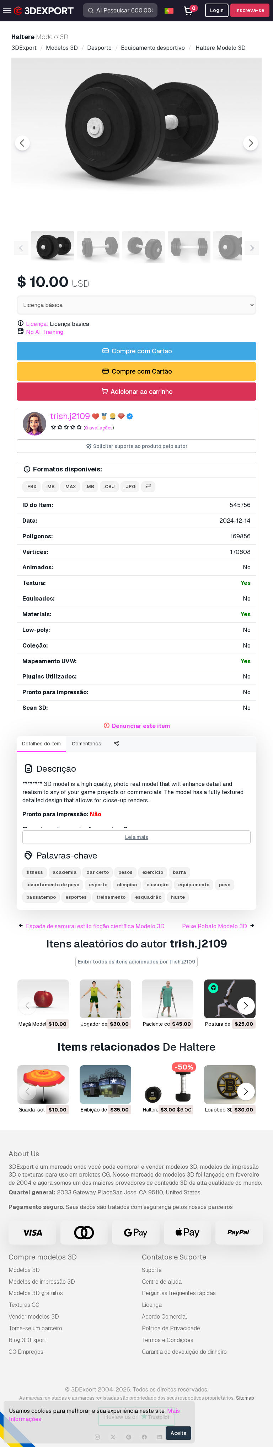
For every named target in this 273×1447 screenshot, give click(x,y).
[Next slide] (250, 143)
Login (217, 10)
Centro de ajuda (162, 1281)
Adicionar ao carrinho (141, 391)
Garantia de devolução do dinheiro (184, 1352)
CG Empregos (26, 1352)
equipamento (193, 885)
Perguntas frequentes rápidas (179, 1293)
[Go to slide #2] (98, 247)
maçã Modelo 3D (37, 1024)
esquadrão (148, 897)
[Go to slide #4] (189, 247)
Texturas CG (24, 1305)
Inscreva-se (249, 10)
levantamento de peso (52, 885)
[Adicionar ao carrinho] (44, 1008)
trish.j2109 (70, 416)
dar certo (97, 872)
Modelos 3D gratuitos (36, 1293)
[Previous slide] (22, 143)
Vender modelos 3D (34, 1316)
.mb (50, 487)
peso (224, 885)
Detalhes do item (41, 743)
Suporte (152, 1270)
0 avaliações (99, 428)
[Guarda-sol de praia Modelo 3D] (43, 1084)
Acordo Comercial (164, 1316)
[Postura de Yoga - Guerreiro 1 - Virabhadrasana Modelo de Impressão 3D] (230, 998)
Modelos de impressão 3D (42, 1281)
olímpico (127, 885)
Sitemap (245, 1398)
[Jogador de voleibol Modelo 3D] (105, 998)
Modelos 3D (24, 1270)
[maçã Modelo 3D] (43, 998)
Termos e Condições (167, 1340)
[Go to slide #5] (234, 247)
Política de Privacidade (171, 1328)
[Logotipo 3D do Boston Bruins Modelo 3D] (230, 1084)
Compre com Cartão (141, 351)
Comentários (86, 743)
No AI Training (44, 332)
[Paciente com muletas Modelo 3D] (167, 998)
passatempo (41, 897)
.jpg (129, 487)
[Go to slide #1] (52, 247)
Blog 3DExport (27, 1340)
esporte (98, 885)
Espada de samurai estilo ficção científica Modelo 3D (95, 926)
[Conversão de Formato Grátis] (148, 487)
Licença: (37, 324)
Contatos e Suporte (174, 1257)
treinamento (110, 897)
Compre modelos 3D (43, 1257)
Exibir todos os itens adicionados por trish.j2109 (136, 961)
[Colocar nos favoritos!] (58, 1008)
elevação (157, 885)
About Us (24, 1153)
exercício (152, 872)
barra (179, 872)
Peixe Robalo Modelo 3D (214, 926)
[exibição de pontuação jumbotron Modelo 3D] (105, 1084)
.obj (109, 487)
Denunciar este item (141, 726)
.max (70, 487)
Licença (152, 1305)
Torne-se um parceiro (35, 1328)
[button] (246, 1006)
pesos (125, 872)
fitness (34, 872)
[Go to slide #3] (143, 247)
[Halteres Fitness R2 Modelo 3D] (167, 1084)
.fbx (31, 487)
